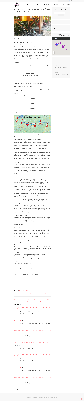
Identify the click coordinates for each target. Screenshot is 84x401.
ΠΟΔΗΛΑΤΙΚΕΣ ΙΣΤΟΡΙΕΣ (56, 4)
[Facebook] (54, 29)
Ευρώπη (20, 290)
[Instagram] (56, 29)
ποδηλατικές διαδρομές (25, 293)
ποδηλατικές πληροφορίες (32, 293)
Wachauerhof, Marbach (30, 73)
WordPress (55, 397)
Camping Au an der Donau (29, 70)
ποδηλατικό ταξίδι (39, 293)
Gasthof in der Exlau (29, 68)
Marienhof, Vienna (29, 78)
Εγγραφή (61, 15)
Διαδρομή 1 (32, 98)
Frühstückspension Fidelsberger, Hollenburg (30, 75)
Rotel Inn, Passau (30, 65)
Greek (72, 0)
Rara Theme (47, 397)
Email (55, 11)
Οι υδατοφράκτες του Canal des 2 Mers (61, 61)
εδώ (31, 266)
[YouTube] (58, 29)
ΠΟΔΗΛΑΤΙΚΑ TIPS (38, 4)
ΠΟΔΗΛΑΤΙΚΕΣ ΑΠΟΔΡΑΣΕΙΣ (30, 4)
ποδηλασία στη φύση (18, 293)
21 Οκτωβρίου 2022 (17, 310)
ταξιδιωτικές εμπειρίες (45, 293)
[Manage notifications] (81, 399)
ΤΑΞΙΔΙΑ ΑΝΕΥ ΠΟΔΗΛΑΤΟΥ (66, 4)
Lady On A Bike (34, 397)
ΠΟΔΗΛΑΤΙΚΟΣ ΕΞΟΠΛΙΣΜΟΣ (47, 4)
